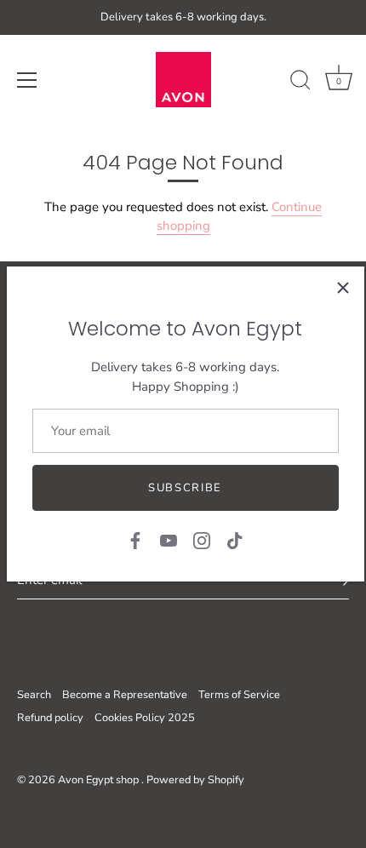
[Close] (343, 288)
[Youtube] (168, 539)
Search (34, 694)
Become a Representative (124, 694)
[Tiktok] (234, 539)
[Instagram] (201, 539)
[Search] (300, 82)
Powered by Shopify (195, 780)
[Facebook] (135, 539)
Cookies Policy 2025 (144, 717)
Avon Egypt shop (99, 780)
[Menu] (27, 80)
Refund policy (50, 717)
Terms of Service (239, 694)
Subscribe (185, 488)
